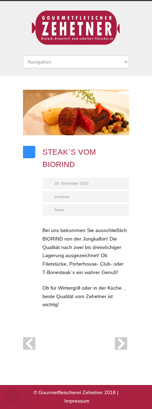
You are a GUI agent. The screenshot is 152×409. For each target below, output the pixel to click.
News (59, 210)
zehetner (62, 197)
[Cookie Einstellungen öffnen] (12, 400)
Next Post (121, 343)
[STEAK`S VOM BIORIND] (76, 112)
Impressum (76, 401)
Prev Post (29, 343)
